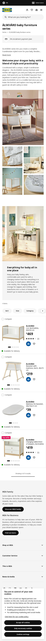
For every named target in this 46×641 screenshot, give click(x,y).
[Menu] (41, 10)
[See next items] (43, 311)
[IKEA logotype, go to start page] (7, 10)
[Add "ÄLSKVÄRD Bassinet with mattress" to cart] (28, 379)
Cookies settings (23, 634)
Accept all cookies (23, 623)
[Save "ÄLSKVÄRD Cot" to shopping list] (34, 343)
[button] (23, 117)
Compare (8, 319)
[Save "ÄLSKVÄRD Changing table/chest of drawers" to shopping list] (34, 457)
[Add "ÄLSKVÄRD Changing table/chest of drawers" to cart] (28, 457)
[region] (23, 613)
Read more (6, 55)
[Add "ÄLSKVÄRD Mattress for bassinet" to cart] (28, 415)
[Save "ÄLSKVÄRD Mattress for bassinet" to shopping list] (34, 415)
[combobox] (22, 17)
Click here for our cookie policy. (17, 617)
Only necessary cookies (23, 628)
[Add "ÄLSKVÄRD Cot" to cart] (28, 343)
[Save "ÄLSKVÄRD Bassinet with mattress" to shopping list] (34, 379)
